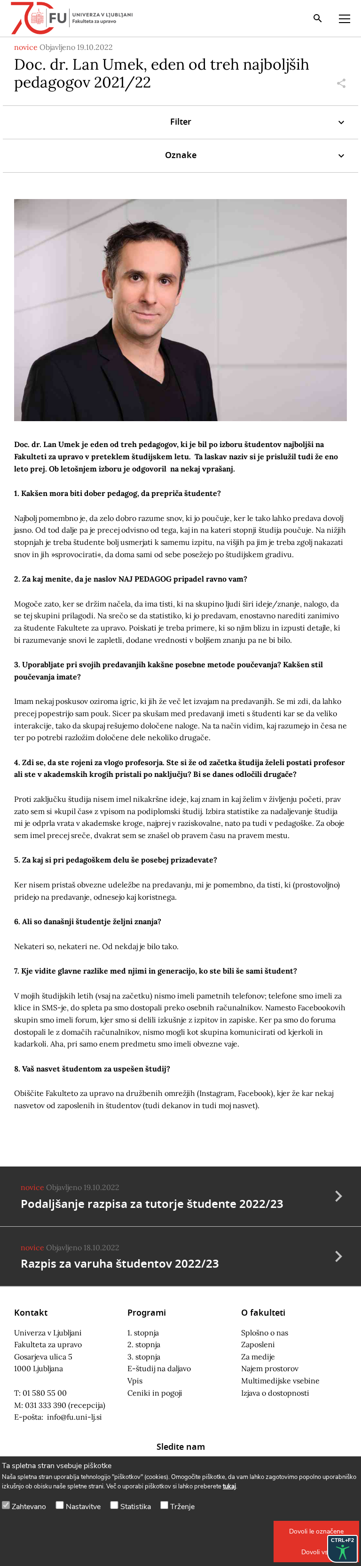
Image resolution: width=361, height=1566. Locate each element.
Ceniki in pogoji (154, 1393)
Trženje (182, 1507)
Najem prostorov (269, 1368)
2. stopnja (143, 1344)
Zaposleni (258, 1344)
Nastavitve (83, 1507)
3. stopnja (143, 1356)
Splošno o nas (264, 1332)
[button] (316, 1531)
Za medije (258, 1356)
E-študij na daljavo (159, 1368)
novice (26, 47)
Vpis (134, 1380)
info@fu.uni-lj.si (74, 1417)
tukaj (229, 1486)
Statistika (135, 1507)
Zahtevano (29, 1507)
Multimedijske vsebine (280, 1380)
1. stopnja (143, 1332)
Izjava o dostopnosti (275, 1393)
